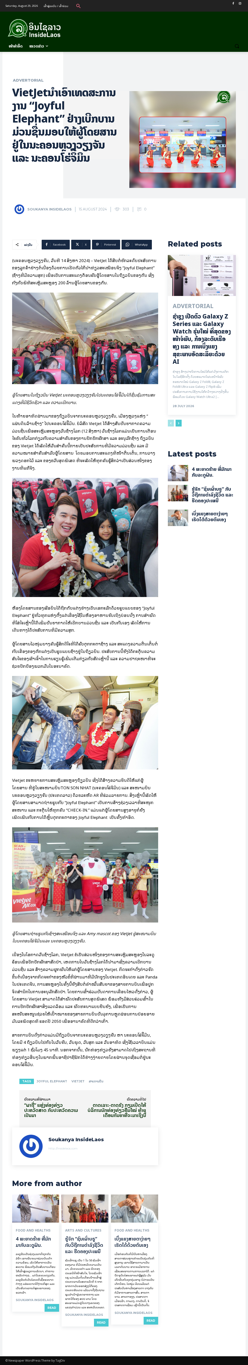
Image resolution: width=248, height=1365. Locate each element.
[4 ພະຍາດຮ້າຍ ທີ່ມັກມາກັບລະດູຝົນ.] (35, 1208)
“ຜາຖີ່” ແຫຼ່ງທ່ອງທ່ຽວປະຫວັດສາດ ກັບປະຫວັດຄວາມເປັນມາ (51, 1110)
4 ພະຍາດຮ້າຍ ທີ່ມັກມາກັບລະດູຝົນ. (33, 1242)
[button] (78, 6)
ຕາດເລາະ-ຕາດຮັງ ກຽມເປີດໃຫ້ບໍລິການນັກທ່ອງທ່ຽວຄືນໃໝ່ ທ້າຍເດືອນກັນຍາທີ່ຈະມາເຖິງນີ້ (117, 1110)
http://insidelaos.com (63, 1148)
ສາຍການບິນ (96, 1081)
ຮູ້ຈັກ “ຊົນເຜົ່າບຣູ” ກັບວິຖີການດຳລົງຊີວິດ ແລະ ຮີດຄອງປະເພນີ (84, 1245)
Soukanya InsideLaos (49, 209)
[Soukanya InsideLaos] (21, 209)
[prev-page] (171, 423)
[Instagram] (240, 3)
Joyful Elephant (52, 1081)
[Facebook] (233, 3)
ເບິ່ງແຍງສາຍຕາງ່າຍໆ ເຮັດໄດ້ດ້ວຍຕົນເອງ (133, 1242)
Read (51, 1308)
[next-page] (179, 423)
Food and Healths (33, 1230)
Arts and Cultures (83, 1230)
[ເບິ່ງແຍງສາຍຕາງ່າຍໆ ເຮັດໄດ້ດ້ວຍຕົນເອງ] (134, 1208)
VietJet (78, 1081)
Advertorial (28, 80)
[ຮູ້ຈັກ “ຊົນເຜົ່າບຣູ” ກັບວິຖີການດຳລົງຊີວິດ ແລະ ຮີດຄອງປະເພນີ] (85, 1208)
